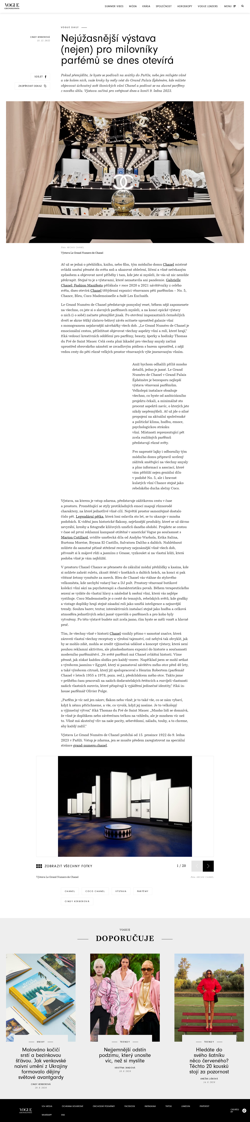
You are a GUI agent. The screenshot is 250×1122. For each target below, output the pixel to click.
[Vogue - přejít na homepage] (12, 6)
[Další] (208, 866)
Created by (235, 1110)
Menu (228, 6)
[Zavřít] (246, 1118)
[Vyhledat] (242, 6)
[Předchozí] (196, 866)
